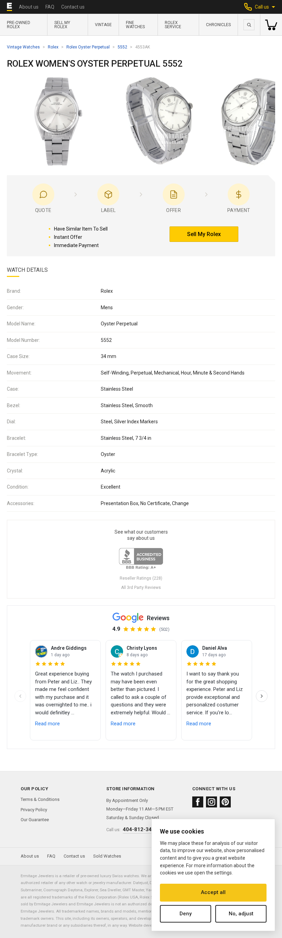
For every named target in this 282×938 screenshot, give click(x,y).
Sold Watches (107, 856)
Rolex (53, 47)
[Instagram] (211, 801)
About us (29, 7)
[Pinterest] (225, 801)
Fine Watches (135, 24)
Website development (147, 925)
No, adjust (241, 914)
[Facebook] (197, 801)
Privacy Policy (34, 809)
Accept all (213, 892)
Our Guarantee (35, 819)
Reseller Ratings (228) (141, 578)
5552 (122, 47)
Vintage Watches (23, 47)
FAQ (49, 7)
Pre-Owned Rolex (18, 24)
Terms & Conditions (40, 799)
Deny (186, 914)
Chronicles (218, 24)
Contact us (73, 7)
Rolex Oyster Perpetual (88, 47)
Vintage (103, 24)
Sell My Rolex (62, 24)
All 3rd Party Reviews (141, 587)
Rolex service (173, 24)
